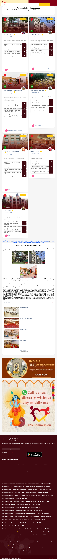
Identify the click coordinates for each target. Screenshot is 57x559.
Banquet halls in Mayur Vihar (7, 513)
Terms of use (41, 558)
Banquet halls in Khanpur (19, 492)
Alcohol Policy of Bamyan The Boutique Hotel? (12, 173)
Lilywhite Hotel (23, 350)
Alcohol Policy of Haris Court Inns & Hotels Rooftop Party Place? (13, 114)
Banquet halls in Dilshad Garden (8, 477)
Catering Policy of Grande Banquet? (38, 168)
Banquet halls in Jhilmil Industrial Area (43, 486)
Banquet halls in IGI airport (46, 483)
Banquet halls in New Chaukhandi (8, 522)
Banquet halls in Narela (28, 519)
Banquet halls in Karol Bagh (7, 492)
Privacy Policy (47, 558)
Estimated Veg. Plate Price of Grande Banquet (39, 161)
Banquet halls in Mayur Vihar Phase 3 (34, 510)
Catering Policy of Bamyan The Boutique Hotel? (13, 170)
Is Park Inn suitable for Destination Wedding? (38, 54)
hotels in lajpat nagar (19, 240)
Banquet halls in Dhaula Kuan (7, 474)
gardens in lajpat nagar (44, 241)
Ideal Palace (23, 340)
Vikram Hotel (7, 210)
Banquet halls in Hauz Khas (33, 483)
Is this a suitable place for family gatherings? (11, 47)
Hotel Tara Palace (24, 307)
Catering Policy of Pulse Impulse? (38, 107)
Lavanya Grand (23, 329)
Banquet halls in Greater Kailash (33, 480)
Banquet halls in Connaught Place (8, 471)
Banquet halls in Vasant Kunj (20, 547)
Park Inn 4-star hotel (36, 34)
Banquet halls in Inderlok (7, 486)
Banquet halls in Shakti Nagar (33, 541)
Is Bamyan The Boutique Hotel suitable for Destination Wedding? (13, 175)
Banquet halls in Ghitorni (20, 480)
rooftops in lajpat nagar (29, 240)
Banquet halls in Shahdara (21, 541)
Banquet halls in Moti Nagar (7, 516)
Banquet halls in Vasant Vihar (33, 547)
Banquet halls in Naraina (18, 519)
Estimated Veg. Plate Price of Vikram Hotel (13, 221)
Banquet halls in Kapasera (33, 489)
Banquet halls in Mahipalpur (21, 498)
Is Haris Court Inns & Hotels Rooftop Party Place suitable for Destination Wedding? (13, 116)
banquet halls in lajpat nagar (9, 240)
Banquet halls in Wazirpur (20, 550)
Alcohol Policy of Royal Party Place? (12, 53)
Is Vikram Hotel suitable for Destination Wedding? (12, 232)
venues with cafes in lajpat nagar (24, 242)
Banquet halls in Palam (6, 528)
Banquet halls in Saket (45, 537)
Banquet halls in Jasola (30, 486)
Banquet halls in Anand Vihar (19, 464)
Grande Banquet (35, 151)
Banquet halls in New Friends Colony (24, 522)
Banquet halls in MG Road (31, 513)
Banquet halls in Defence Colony (35, 471)
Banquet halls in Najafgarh (46, 516)
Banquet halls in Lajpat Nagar (7, 495)
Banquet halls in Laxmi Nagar (34, 495)
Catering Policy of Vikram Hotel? (11, 228)
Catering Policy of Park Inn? (37, 50)
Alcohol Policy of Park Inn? (36, 52)
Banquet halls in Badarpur (46, 464)
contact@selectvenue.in (12, 449)
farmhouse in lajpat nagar (26, 241)
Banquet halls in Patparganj (7, 531)
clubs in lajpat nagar (16, 241)
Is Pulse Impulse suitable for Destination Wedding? (39, 111)
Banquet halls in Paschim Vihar (33, 528)
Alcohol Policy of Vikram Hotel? (11, 229)
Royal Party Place (8, 34)
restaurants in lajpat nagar (39, 240)
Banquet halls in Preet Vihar (44, 531)
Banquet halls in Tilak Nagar (35, 544)
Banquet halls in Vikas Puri (46, 547)
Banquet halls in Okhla (19, 525)
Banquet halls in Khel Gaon (31, 492)
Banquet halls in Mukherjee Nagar (21, 516)
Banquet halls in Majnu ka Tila (34, 507)
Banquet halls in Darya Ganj (22, 471)
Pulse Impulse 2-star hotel (37, 90)
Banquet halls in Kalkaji (6, 489)
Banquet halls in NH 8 (37, 522)
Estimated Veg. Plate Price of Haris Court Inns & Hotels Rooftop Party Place (13, 103)
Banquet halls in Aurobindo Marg (32, 464)
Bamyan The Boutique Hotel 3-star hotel (14, 151)
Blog (52, 558)
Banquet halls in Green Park (46, 480)
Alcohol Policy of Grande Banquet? (38, 169)
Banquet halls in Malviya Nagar (8, 510)
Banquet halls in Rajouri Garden (46, 534)
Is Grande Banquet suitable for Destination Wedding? (40, 172)
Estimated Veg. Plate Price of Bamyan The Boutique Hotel (13, 163)
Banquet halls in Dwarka (21, 477)
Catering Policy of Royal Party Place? (12, 51)
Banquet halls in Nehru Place (40, 519)
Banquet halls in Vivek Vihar (7, 550)
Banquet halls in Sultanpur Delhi (22, 544)
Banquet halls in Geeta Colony (8, 480)
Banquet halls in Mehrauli (20, 513)
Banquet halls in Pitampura (32, 531)
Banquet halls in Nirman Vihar (8, 525)
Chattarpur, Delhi (24, 351)
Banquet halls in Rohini (6, 537)
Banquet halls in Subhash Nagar (8, 544)
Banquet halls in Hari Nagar (21, 483)
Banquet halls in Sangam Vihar (8, 541)
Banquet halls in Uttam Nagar (7, 547)
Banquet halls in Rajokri (33, 534)
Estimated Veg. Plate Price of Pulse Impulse (38, 101)
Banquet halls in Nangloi (7, 519)
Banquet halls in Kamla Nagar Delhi (19, 489)
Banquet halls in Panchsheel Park (19, 528)
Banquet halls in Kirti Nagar (43, 492)
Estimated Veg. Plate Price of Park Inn (39, 44)
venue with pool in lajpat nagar (38, 242)
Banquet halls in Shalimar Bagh (46, 541)
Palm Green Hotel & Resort (26, 318)
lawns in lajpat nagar (7, 241)
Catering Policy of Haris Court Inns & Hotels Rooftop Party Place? (12, 111)
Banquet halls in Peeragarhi (19, 531)
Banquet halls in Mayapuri (21, 510)
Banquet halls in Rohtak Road (18, 537)
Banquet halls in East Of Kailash (33, 477)
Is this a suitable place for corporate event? (13, 49)
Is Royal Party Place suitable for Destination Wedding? (11, 55)
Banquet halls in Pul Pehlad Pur (8, 534)
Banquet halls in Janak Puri (19, 486)
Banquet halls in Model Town (43, 513)
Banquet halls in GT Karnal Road (8, 483)
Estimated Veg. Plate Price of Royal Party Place (13, 45)
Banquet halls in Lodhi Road (47, 495)
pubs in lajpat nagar (35, 241)
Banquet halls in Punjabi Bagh (21, 534)
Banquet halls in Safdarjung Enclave (33, 537)
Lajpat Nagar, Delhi (8, 36)
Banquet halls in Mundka (34, 516)
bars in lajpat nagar (49, 240)
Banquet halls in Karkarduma (45, 489)
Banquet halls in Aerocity (7, 464)
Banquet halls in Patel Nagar (46, 528)
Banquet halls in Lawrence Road (21, 495)
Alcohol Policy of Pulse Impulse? (38, 109)
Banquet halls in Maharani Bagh (8, 498)
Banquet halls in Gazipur (45, 477)
